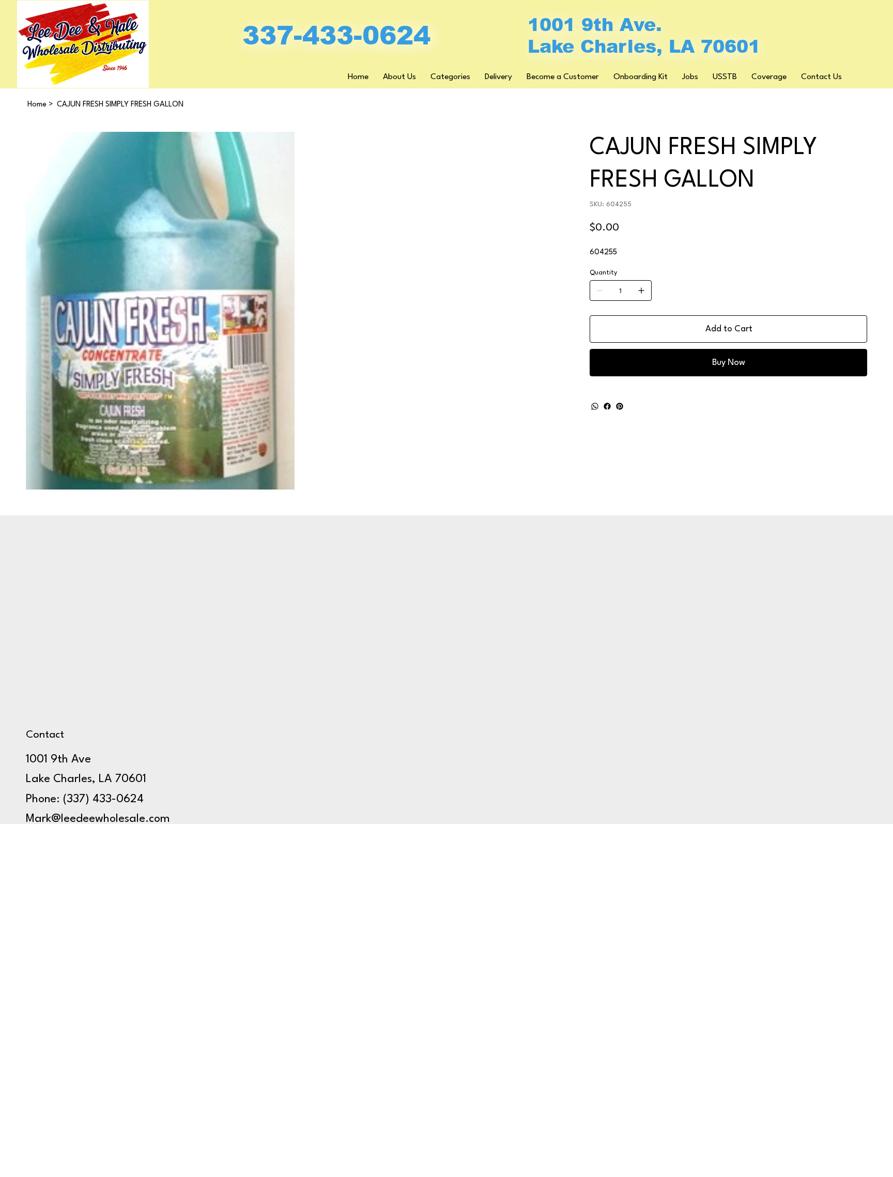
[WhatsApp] (595, 406)
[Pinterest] (619, 406)
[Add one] (641, 290)
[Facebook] (607, 406)
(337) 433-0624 (103, 799)
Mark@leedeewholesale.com (98, 818)
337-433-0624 (336, 35)
